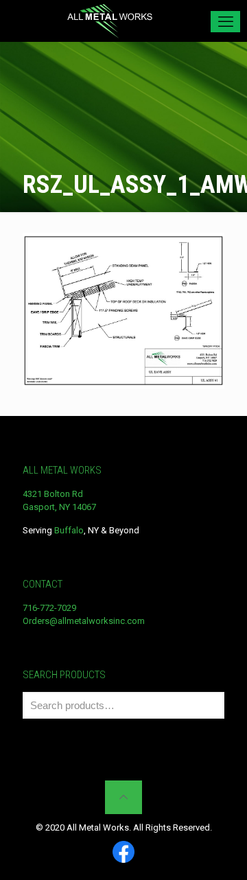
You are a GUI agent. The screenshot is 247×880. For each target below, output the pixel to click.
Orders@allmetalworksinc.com (84, 621)
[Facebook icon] (123, 853)
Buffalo (69, 530)
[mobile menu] (225, 21)
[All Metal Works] (109, 20)
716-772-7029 (49, 608)
